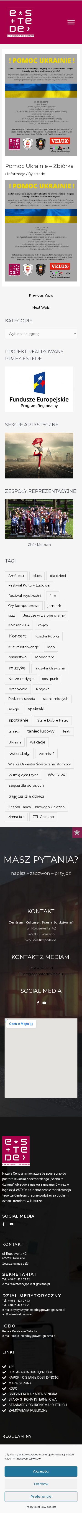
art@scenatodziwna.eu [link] (43, 974)
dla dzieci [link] (58, 576)
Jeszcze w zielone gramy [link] (44, 615)
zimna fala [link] (16, 817)
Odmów (41, 1484)
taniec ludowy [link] (40, 731)
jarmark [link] (54, 606)
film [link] (52, 596)
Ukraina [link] (14, 742)
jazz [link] (11, 615)
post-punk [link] (50, 679)
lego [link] (51, 647)
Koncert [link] (17, 636)
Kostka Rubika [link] (47, 636)
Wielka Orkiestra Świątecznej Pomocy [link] (39, 764)
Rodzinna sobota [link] (21, 699)
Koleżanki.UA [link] (19, 625)
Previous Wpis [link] (41, 295)
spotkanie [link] (18, 720)
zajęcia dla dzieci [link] (26, 796)
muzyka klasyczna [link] (50, 668)
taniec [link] (13, 731)
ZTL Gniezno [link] (43, 817)
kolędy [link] (43, 625)
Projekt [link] (42, 689)
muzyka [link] (17, 668)
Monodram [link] (44, 657)
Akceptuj (41, 1471)
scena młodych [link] (55, 699)
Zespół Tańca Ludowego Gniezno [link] (36, 807)
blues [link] (36, 576)
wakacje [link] (37, 742)
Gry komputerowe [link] (23, 606)
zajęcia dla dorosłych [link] (26, 785)
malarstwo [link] (17, 657)
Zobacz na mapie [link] (13, 1263)
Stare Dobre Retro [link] (53, 720)
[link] (20, 22)
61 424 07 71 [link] (43, 968)
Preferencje (41, 1496)
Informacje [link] (16, 174)
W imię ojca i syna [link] (23, 775)
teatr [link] (67, 731)
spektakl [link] (36, 709)
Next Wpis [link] (41, 307)
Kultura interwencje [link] (23, 647)
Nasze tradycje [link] (21, 679)
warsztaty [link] (19, 753)
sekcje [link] (13, 709)
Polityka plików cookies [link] (41, 1506)
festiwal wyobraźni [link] (25, 595)
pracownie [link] (18, 689)
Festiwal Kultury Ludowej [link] (29, 585)
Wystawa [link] (57, 774)
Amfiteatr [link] (16, 576)
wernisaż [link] (46, 753)
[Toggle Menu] (71, 22)
